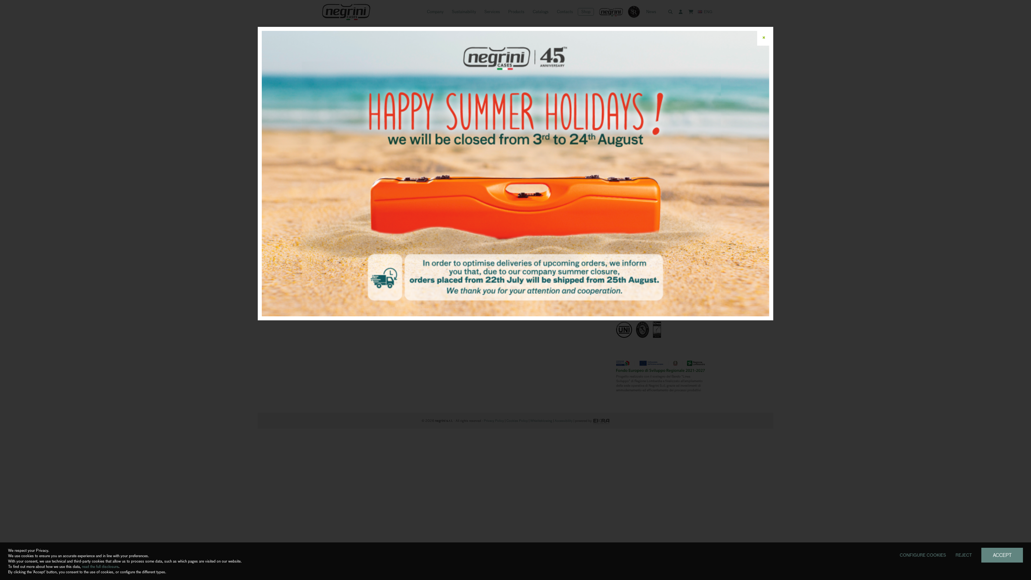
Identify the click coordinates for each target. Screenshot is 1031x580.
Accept (1002, 555)
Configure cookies (923, 555)
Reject (964, 555)
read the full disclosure (100, 566)
